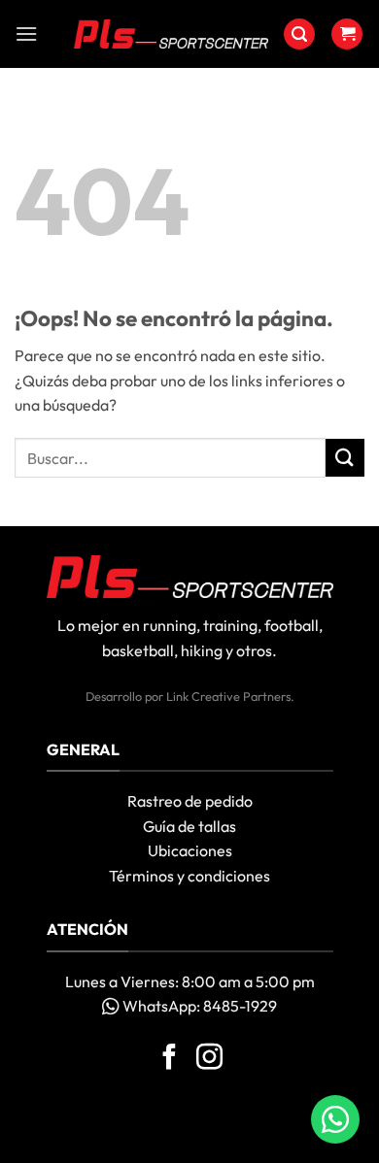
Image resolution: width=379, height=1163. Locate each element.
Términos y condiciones (189, 875)
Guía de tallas (189, 826)
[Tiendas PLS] (171, 34)
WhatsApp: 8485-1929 (198, 1005)
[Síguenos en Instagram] (209, 1059)
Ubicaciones (190, 850)
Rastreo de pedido (190, 801)
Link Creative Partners (228, 696)
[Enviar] (345, 458)
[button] (26, 33)
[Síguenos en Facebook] (169, 1059)
